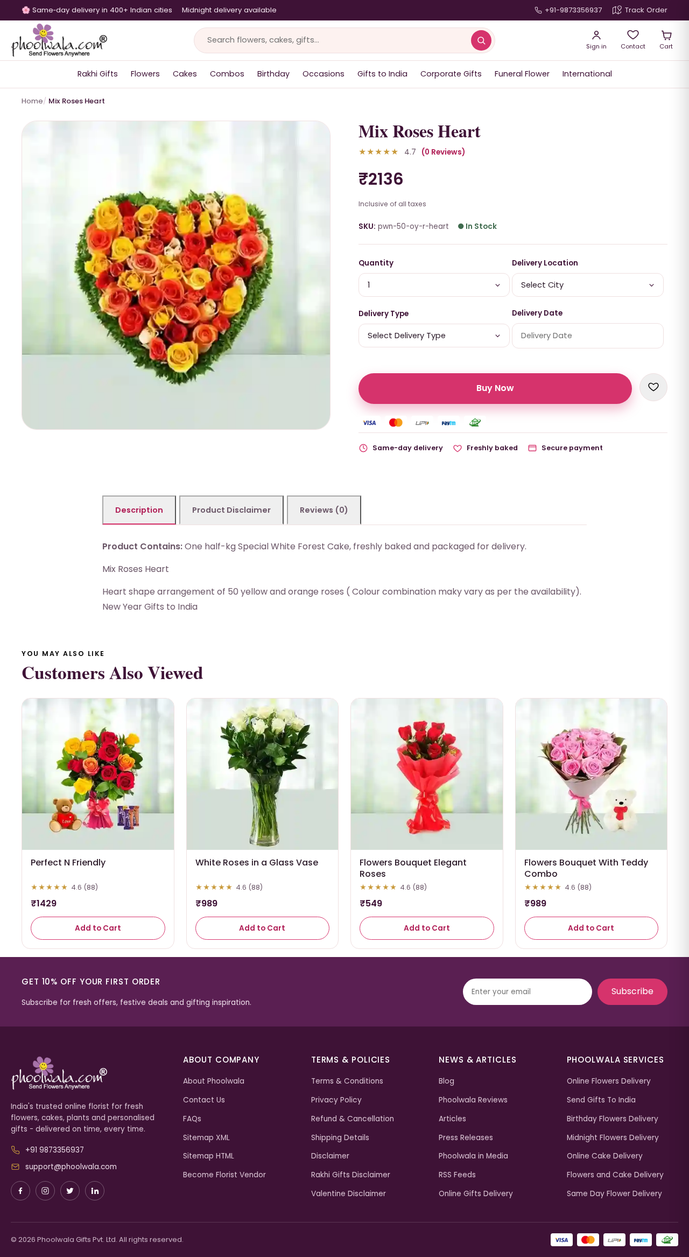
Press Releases (466, 1138)
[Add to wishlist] (653, 387)
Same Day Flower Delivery (614, 1194)
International (587, 73)
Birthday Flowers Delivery (612, 1119)
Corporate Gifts (451, 73)
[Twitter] (70, 1190)
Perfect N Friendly (68, 862)
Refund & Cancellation (352, 1119)
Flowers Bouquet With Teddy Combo (586, 868)
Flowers (145, 73)
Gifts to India (382, 73)
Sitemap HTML (208, 1156)
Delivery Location (545, 263)
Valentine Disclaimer (348, 1194)
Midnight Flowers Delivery (613, 1138)
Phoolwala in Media (473, 1156)
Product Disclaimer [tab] (231, 510)
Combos (227, 73)
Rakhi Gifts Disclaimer (350, 1175)
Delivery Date (537, 313)
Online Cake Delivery (605, 1156)
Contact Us (204, 1100)
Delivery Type (383, 314)
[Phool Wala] (59, 40)
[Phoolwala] (89, 1073)
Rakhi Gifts (98, 73)
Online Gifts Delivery (476, 1194)
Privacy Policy (336, 1100)
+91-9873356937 (573, 10)
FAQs (192, 1119)
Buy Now (495, 388)
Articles (452, 1119)
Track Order (646, 10)
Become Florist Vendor (224, 1175)
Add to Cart (98, 928)
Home (32, 101)
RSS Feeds (457, 1175)
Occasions (323, 73)
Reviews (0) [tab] (324, 510)
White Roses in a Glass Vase (256, 862)
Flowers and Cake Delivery (615, 1175)
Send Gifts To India (601, 1100)
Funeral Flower (522, 73)
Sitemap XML (206, 1138)
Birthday (273, 73)
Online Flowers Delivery (609, 1081)
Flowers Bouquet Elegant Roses (413, 868)
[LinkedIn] (94, 1190)
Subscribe (632, 991)
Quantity (375, 263)
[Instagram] (45, 1190)
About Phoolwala (213, 1081)
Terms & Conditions (347, 1081)
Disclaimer (330, 1156)
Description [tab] (139, 510)
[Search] (481, 40)
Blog (446, 1081)
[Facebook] (20, 1190)
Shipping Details (340, 1138)
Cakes (185, 73)
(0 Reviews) (443, 152)
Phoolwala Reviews (473, 1100)
